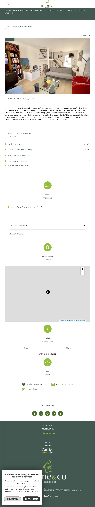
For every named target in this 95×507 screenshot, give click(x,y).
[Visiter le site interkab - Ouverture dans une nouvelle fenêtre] (47, 450)
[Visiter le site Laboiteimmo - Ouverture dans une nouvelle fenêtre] (47, 500)
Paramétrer (12, 499)
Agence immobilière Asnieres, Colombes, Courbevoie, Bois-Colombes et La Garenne (35, 11)
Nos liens (59, 491)
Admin (52, 491)
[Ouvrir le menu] (86, 4)
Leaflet (62, 321)
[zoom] (47, 93)
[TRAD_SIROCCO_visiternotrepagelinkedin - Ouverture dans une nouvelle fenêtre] (54, 413)
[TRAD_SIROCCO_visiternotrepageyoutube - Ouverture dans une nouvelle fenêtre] (60, 413)
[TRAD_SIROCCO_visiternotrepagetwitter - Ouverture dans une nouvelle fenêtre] (41, 413)
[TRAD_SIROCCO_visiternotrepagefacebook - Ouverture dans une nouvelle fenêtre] (34, 413)
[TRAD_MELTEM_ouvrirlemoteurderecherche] (8, 4)
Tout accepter (31, 499)
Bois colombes (78, 11)
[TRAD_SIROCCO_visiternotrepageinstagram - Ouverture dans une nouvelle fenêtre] (47, 413)
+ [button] (82, 269)
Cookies (78, 491)
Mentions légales (43, 491)
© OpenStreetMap (79, 321)
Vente (69, 11)
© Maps (69, 321)
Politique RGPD (68, 491)
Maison (7, 13)
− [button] (82, 272)
